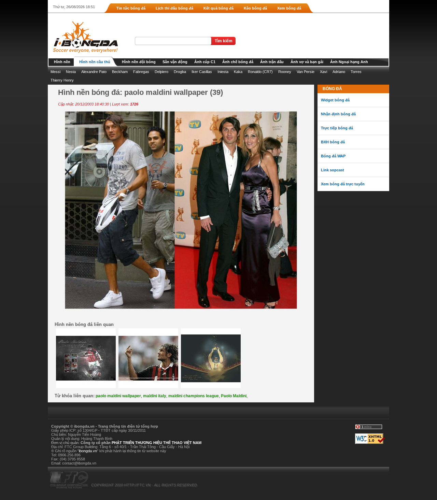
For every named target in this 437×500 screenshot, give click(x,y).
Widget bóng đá (335, 100)
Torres (356, 72)
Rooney (284, 72)
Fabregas (141, 72)
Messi (55, 72)
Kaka (238, 72)
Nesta (71, 72)
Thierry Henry (62, 80)
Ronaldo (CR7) (260, 72)
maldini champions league (193, 396)
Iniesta (222, 72)
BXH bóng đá (333, 142)
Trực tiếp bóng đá (337, 128)
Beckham (120, 72)
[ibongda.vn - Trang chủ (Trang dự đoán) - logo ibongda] (83, 55)
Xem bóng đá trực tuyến (343, 184)
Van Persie (305, 72)
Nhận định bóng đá (338, 114)
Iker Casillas (202, 72)
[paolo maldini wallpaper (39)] (181, 307)
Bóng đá (332, 88)
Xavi (323, 72)
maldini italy (154, 396)
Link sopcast (332, 170)
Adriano (339, 72)
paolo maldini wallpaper (118, 396)
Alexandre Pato (94, 72)
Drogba (180, 72)
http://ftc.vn (137, 485)
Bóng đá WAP (333, 156)
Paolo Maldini (233, 396)
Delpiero (161, 72)
